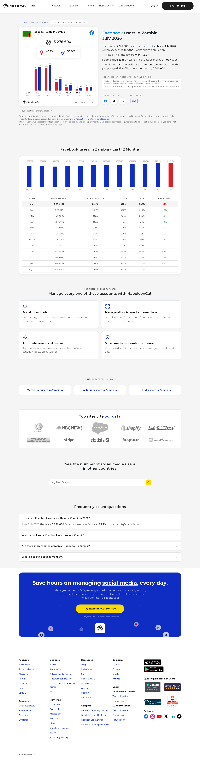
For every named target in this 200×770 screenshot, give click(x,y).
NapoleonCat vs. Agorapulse (94, 710)
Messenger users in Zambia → (45, 390)
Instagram (55, 704)
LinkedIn (54, 723)
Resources (105, 5)
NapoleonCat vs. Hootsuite (93, 715)
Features (55, 5)
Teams (53, 664)
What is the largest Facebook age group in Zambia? (53, 535)
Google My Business (59, 728)
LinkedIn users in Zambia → (155, 390)
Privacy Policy (118, 701)
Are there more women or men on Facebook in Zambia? (56, 545)
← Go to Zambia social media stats (33, 22)
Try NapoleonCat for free (100, 608)
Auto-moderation (27, 669)
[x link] (166, 716)
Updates (85, 683)
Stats (83, 674)
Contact (116, 669)
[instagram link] (152, 716)
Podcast (85, 693)
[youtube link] (159, 716)
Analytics (23, 683)
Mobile (115, 674)
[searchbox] (67, 482)
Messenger (55, 714)
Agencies (23, 715)
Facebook (54, 709)
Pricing (90, 5)
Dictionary (86, 697)
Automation (55, 669)
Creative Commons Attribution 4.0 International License (83, 119)
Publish (22, 678)
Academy (85, 688)
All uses (53, 691)
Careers (116, 664)
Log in (154, 5)
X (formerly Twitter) (59, 737)
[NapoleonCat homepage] (100, 628)
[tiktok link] (179, 716)
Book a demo (126, 5)
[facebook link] (146, 716)
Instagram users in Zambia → (100, 390)
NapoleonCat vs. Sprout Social (95, 724)
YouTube (54, 718)
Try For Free (177, 5)
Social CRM (24, 693)
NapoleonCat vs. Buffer (92, 720)
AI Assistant (24, 674)
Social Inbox (24, 664)
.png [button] (134, 101)
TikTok (53, 732)
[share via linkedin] (122, 101)
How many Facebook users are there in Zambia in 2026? (56, 518)
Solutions (73, 5)
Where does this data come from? (42, 556)
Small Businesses (27, 705)
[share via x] (113, 101)
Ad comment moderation (62, 674)
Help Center (87, 669)
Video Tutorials (88, 678)
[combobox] (96, 483)
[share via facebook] (105, 101)
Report (22, 688)
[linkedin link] (172, 716)
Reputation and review (60, 678)
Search (148, 482)
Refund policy (118, 720)
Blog (83, 664)
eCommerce (25, 710)
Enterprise (23, 720)
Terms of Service (120, 696)
